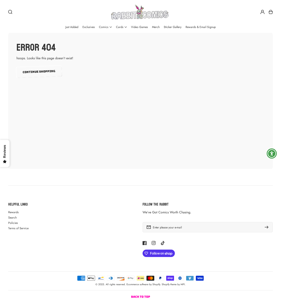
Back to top (140, 297)
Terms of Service (18, 228)
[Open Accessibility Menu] (272, 153)
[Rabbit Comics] (140, 12)
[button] (105, 27)
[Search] (10, 12)
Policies (13, 223)
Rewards (13, 212)
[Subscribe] (267, 227)
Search (12, 217)
